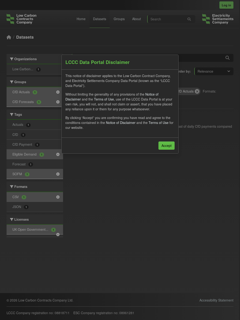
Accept (166, 145)
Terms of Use (104, 99)
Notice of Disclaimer (120, 122)
